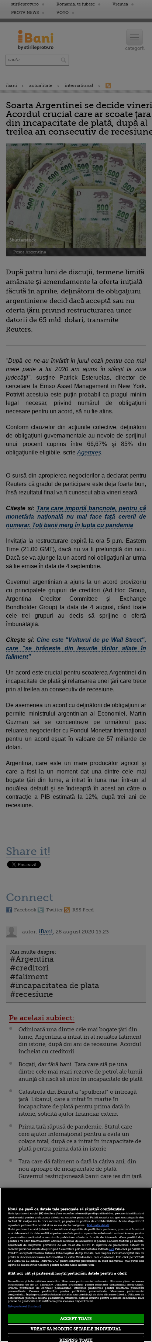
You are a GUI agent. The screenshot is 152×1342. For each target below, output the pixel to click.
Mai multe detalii (98, 1225)
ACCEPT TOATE (76, 1318)
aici (111, 1249)
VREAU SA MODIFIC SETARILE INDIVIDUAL (76, 1329)
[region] (76, 1265)
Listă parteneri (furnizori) (24, 1306)
